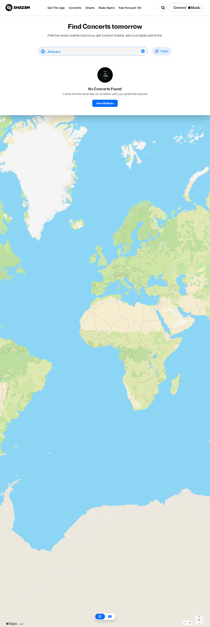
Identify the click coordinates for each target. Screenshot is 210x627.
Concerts (75, 7)
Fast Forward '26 (130, 7)
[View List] (100, 616)
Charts (90, 7)
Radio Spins (107, 7)
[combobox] (93, 51)
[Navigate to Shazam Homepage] (17, 7)
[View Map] (110, 616)
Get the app (56, 7)
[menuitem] (56, 8)
